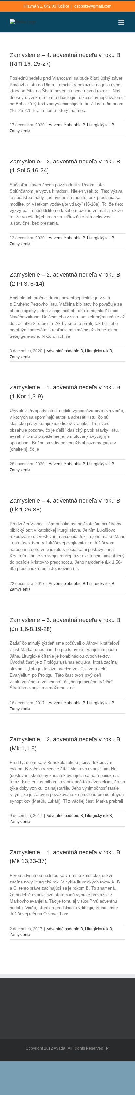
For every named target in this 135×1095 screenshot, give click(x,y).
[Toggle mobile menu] (121, 22)
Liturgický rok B (100, 125)
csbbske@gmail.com (92, 6)
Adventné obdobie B (67, 125)
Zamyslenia (20, 131)
